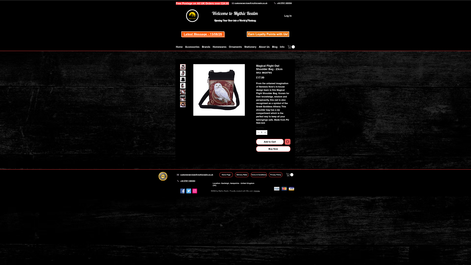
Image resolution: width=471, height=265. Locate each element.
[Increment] (265, 132)
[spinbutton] (262, 132)
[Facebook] (182, 191)
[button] (192, 47)
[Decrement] (258, 132)
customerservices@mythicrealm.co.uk (251, 3)
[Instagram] (194, 191)
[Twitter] (188, 191)
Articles (257, 191)
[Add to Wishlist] (287, 142)
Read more (260, 123)
